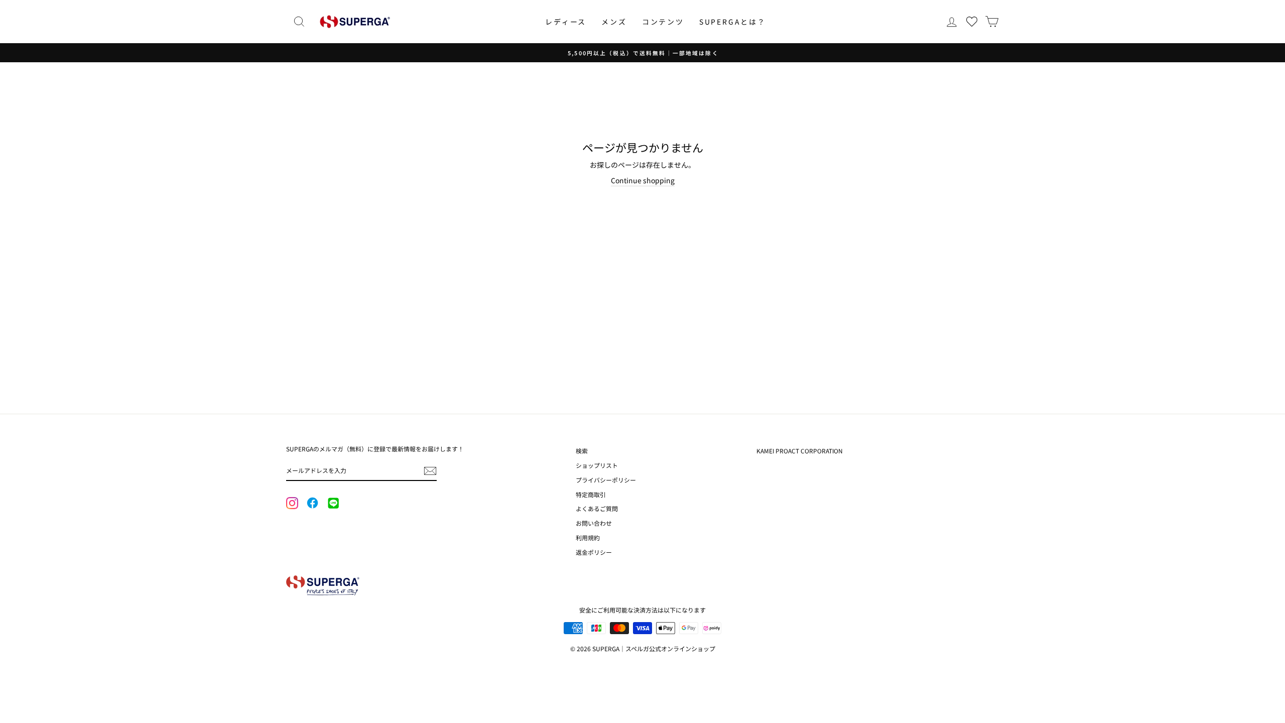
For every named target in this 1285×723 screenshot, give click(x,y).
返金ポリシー (594, 552)
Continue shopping (643, 180)
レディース (565, 22)
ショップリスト (597, 465)
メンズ (613, 22)
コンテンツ (663, 22)
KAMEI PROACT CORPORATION (799, 450)
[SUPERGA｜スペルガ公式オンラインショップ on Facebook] (312, 503)
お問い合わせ (594, 523)
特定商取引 (591, 494)
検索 (582, 450)
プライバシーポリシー (606, 479)
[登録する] (430, 471)
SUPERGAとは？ (732, 22)
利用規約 (588, 537)
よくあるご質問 (597, 508)
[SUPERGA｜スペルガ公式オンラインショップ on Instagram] (292, 504)
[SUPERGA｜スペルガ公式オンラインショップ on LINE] (332, 503)
